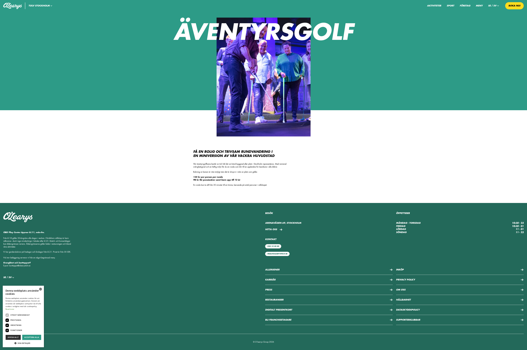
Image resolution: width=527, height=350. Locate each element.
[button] (41, 5)
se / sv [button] (492, 6)
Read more (9, 309)
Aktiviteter (434, 6)
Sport (450, 6)
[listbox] (40, 289)
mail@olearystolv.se (277, 254)
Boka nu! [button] (514, 6)
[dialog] (23, 316)
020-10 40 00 (273, 246)
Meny (479, 6)
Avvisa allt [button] (13, 337)
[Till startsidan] (12, 5)
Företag (465, 6)
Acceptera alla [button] (31, 337)
